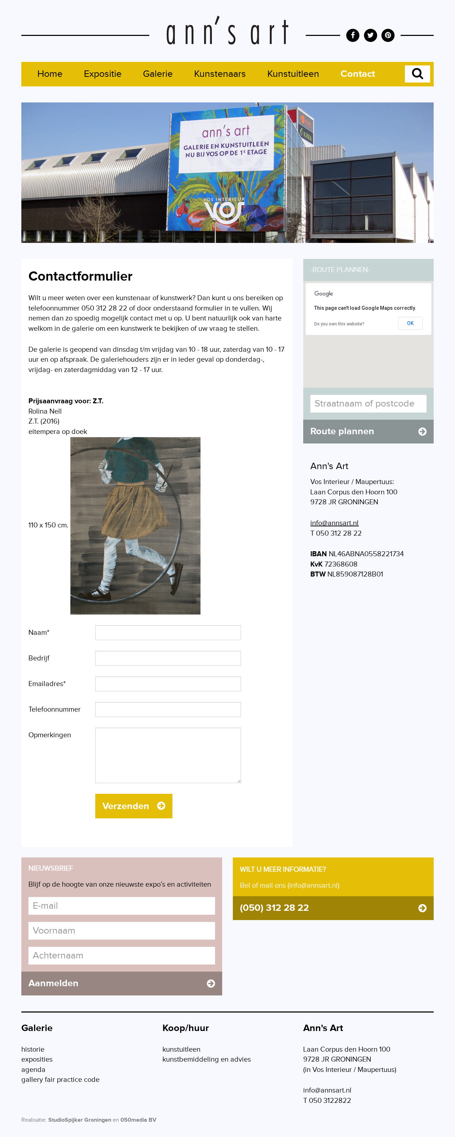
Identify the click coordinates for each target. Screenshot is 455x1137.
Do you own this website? (339, 324)
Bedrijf (38, 658)
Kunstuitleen (293, 74)
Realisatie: (34, 1120)
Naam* (38, 632)
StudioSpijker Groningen (79, 1120)
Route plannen (342, 431)
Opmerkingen (49, 735)
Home (50, 74)
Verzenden (127, 806)
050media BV (138, 1120)
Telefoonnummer (54, 709)
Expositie (103, 74)
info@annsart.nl (334, 523)
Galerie (158, 74)
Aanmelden (53, 983)
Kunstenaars (220, 74)
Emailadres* (47, 684)
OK (410, 323)
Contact (358, 74)
